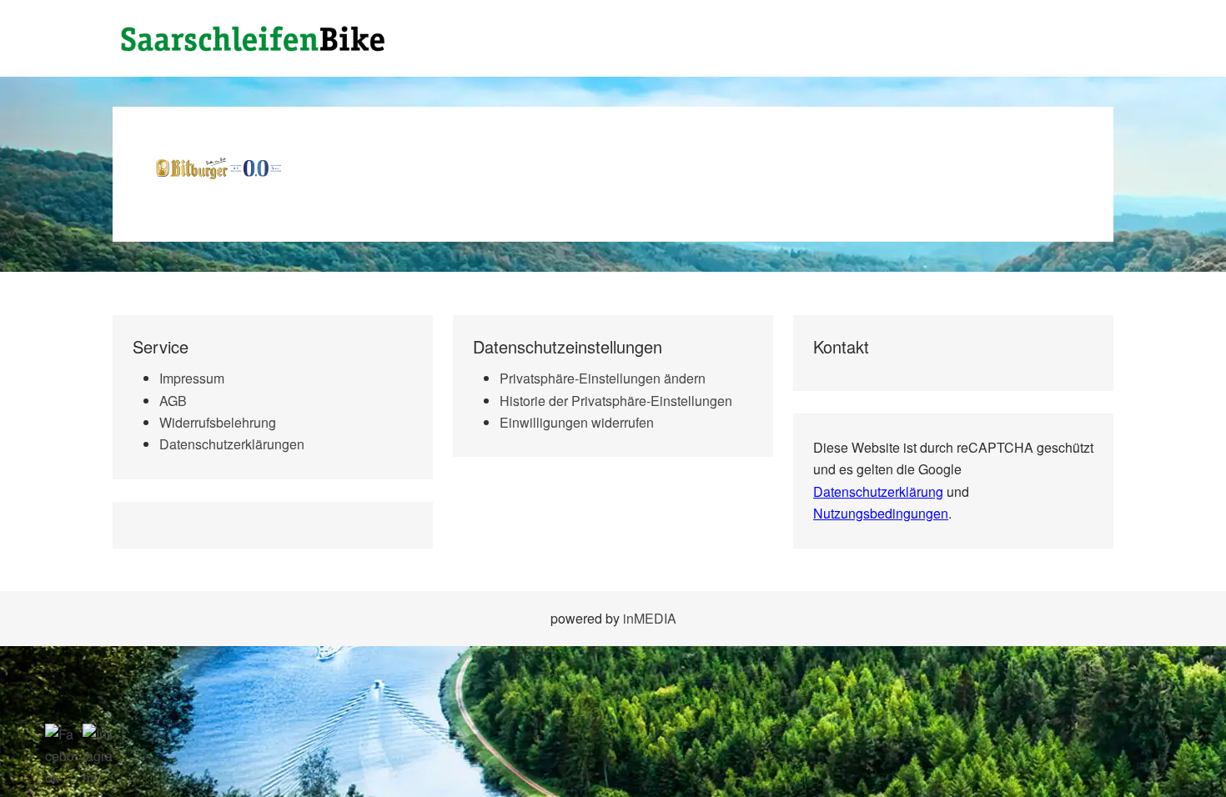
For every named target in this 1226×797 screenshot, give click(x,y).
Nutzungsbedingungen (880, 513)
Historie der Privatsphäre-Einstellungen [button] (616, 400)
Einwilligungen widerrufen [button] (577, 422)
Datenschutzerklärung (878, 491)
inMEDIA (649, 618)
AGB (173, 400)
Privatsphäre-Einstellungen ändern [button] (603, 378)
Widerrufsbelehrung (217, 422)
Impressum (191, 378)
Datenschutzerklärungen (231, 444)
